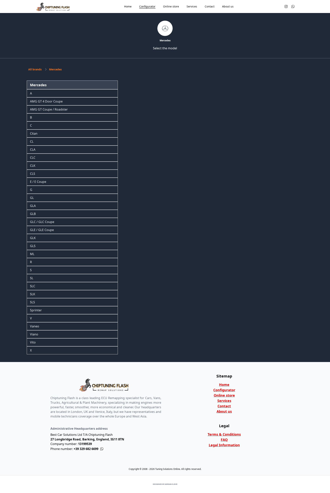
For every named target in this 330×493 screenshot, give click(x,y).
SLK (32, 294)
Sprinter (36, 310)
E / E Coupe (38, 182)
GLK (33, 238)
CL (31, 141)
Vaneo (34, 326)
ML (32, 254)
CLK (32, 166)
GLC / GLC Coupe (42, 222)
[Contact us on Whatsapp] (293, 6)
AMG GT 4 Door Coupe (46, 101)
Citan (33, 133)
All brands (35, 69)
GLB (33, 214)
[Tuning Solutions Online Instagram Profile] (286, 6)
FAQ (224, 439)
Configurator (224, 390)
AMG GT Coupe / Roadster (49, 109)
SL (31, 278)
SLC (32, 286)
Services (224, 400)
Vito (33, 342)
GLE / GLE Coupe (42, 230)
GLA (33, 206)
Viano (34, 334)
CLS (32, 174)
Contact (224, 406)
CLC (32, 157)
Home (224, 384)
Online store (224, 395)
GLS (33, 246)
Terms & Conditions (224, 434)
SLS (32, 302)
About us (224, 411)
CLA (32, 149)
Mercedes (55, 69)
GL (32, 198)
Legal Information (224, 445)
